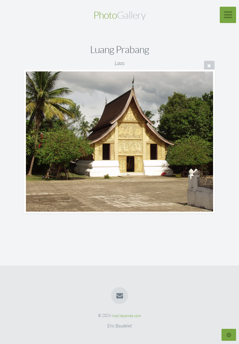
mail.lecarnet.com (126, 315)
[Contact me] (119, 295)
